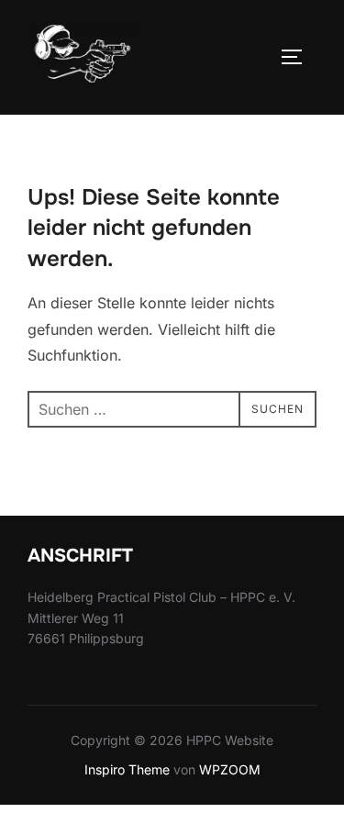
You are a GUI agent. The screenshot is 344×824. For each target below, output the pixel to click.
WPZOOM (230, 769)
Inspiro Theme (127, 769)
